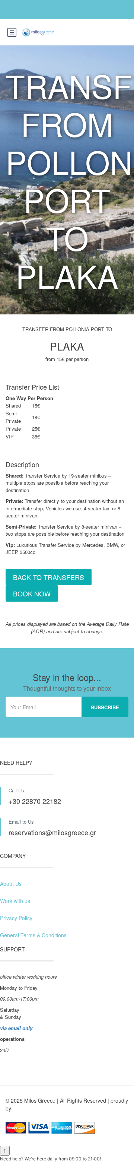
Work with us (15, 900)
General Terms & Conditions (33, 935)
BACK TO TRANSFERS (48, 577)
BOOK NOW (32, 593)
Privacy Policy (16, 918)
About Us (11, 883)
